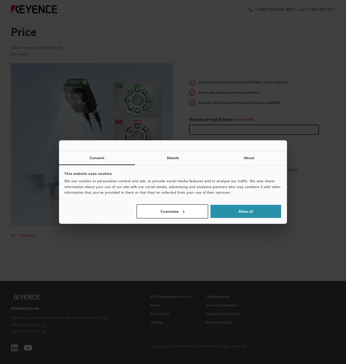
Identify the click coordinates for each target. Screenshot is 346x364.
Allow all (245, 211)
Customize (170, 211)
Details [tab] (173, 158)
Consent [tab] (97, 158)
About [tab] (249, 158)
